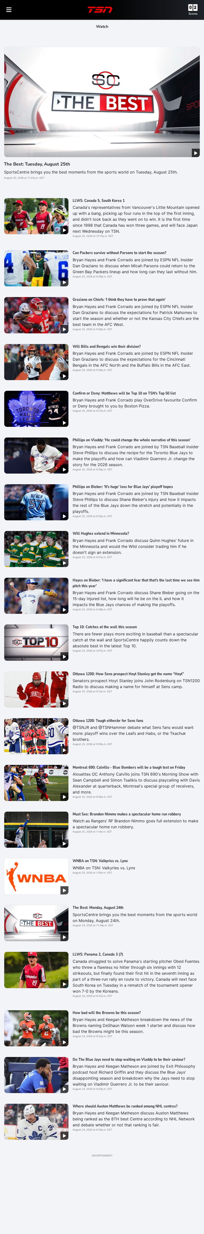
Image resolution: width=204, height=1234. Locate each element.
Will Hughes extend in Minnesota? (101, 533)
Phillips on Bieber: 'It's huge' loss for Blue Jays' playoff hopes (123, 486)
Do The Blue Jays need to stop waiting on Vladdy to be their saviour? (129, 1059)
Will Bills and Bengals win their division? (107, 346)
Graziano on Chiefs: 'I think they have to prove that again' (119, 299)
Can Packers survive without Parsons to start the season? (119, 253)
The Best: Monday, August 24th (98, 907)
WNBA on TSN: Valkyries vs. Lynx (100, 861)
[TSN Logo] (100, 9)
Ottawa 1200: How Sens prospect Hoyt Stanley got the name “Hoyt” (128, 674)
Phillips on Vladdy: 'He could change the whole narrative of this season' (131, 440)
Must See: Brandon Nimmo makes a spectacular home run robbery (127, 814)
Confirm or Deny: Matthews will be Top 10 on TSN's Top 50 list (124, 393)
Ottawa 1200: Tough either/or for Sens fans (108, 720)
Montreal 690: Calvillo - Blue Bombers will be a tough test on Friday (129, 767)
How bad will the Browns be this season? (107, 1012)
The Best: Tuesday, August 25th (37, 164)
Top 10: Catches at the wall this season (105, 627)
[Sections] (9, 10)
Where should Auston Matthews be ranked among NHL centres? (125, 1106)
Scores (193, 14)
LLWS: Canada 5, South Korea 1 (99, 200)
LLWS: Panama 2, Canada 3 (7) (98, 954)
